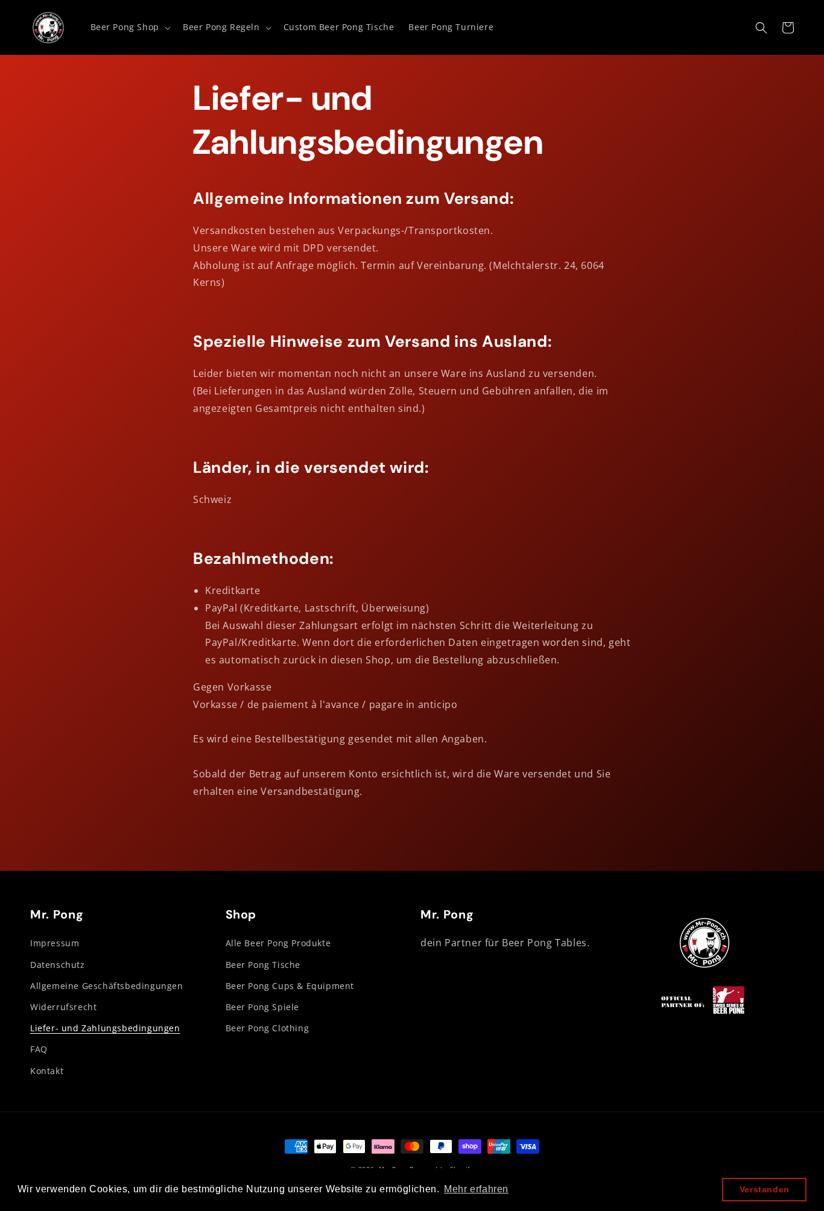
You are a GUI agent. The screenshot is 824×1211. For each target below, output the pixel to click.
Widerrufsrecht (63, 1007)
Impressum (54, 943)
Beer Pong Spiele (263, 1007)
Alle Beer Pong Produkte (278, 943)
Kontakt (46, 1071)
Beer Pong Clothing (267, 1028)
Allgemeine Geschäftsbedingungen (106, 985)
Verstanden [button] (765, 1189)
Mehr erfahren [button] (476, 1189)
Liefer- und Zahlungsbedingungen (105, 1028)
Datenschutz (57, 964)
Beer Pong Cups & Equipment (290, 985)
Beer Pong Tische (263, 964)
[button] (129, 27)
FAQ (39, 1049)
